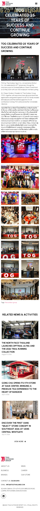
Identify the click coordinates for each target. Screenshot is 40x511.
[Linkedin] (3, 496)
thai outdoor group (11, 302)
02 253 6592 (15, 481)
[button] (36, 3)
